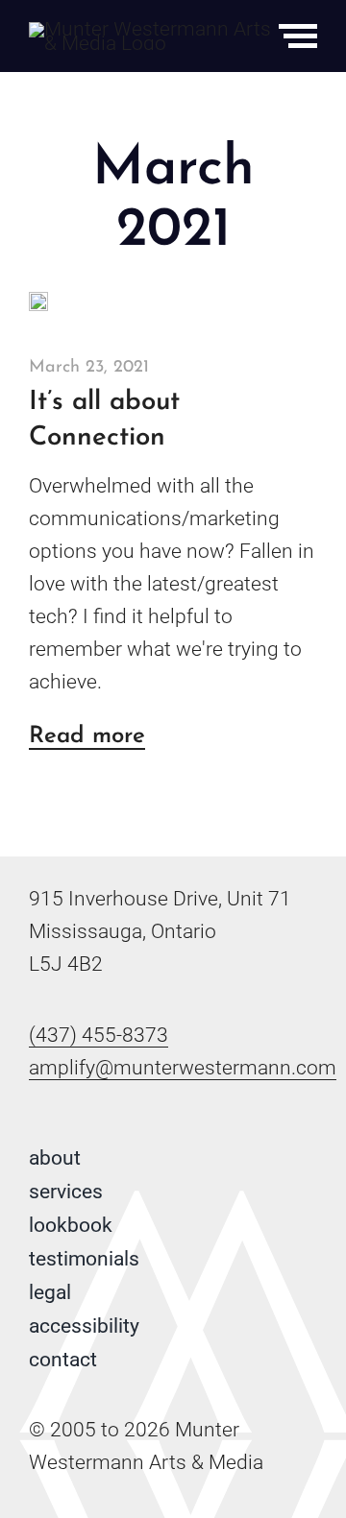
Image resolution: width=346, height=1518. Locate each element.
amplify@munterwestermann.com (182, 1067)
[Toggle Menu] (298, 36)
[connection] (38, 301)
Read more (87, 737)
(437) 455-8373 (98, 1035)
